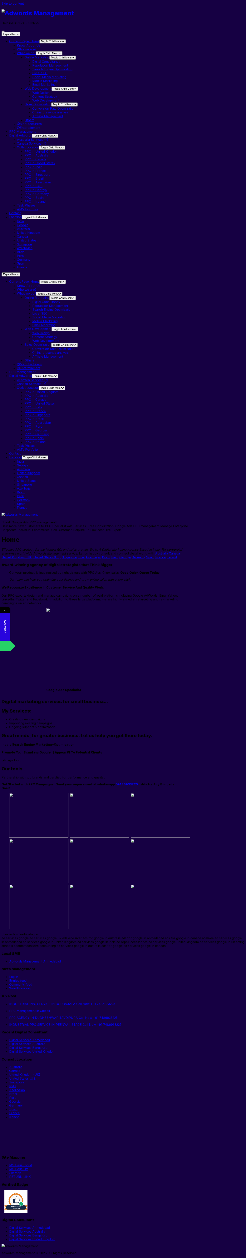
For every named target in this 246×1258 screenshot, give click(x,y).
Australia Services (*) (32, 140)
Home (24, 41)
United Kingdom (28, 233)
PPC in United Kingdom (41, 151)
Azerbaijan (24, 248)
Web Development (38, 88)
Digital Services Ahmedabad (29, 1040)
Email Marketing (44, 85)
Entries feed (18, 980)
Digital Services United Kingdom (32, 1051)
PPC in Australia (36, 155)
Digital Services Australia (27, 1044)
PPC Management (22, 131)
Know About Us (28, 45)
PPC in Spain (34, 198)
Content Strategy (44, 96)
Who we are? (27, 49)
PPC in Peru (33, 186)
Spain (21, 263)
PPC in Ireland (35, 201)
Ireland (172, 557)
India (20, 221)
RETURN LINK (20, 1177)
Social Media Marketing (49, 77)
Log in (13, 977)
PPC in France (35, 171)
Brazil (21, 252)
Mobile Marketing (45, 81)
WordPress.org (20, 988)
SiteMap (15, 1173)
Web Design (41, 93)
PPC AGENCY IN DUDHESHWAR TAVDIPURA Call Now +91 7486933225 (63, 1018)
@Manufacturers (29, 124)
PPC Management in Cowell (29, 1011)
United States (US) (47, 557)
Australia (23, 229)
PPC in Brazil (34, 178)
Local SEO (39, 73)
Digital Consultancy (46, 61)
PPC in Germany (37, 194)
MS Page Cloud (20, 1165)
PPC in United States (40, 163)
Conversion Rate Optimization (53, 108)
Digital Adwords (20, 135)
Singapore (24, 244)
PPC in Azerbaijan (38, 182)
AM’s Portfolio (27, 209)
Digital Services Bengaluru (28, 1048)
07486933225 (127, 784)
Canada (22, 236)
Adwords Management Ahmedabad (35, 961)
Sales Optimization (38, 104)
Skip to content (13, 3)
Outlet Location (28, 147)
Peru (20, 256)
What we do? (26, 53)
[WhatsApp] (5, 646)
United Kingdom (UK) (17, 557)
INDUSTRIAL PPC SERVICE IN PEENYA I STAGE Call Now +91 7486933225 (65, 1025)
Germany (23, 259)
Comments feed (20, 984)
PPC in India (33, 167)
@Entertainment (28, 128)
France (22, 267)
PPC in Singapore (37, 175)
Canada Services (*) (31, 143)
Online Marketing (37, 57)
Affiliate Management (47, 116)
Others (29, 120)
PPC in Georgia (36, 190)
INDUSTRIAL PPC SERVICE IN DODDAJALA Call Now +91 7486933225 (62, 1004)
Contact (15, 213)
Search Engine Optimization (52, 69)
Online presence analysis (50, 112)
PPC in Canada (35, 159)
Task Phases (26, 205)
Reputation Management (50, 65)
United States (26, 240)
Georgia (22, 225)
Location (15, 217)
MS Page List (18, 1169)
